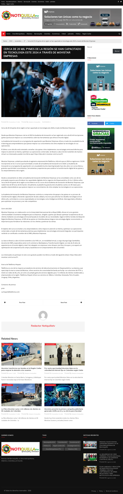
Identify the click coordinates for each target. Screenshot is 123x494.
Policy (101, 491)
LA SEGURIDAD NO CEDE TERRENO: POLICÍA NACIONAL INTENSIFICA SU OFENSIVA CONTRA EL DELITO (110, 456)
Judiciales (52, 1)
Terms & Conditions (112, 491)
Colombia (34, 1)
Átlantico (20, 1)
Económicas (41, 1)
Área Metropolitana (11, 1)
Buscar (89, 47)
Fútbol (47, 1)
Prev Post (22, 302)
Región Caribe (10, 4)
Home (3, 1)
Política (3, 4)
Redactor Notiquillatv (34, 122)
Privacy (93, 491)
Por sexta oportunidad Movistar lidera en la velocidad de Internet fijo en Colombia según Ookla (63, 369)
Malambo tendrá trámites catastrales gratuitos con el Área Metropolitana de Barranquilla (108, 444)
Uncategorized (7, 344)
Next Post (64, 302)
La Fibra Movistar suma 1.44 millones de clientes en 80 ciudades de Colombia (20, 410)
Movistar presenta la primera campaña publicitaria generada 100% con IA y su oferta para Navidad (63, 410)
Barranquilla (27, 1)
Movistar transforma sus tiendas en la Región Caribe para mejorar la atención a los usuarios (21, 369)
